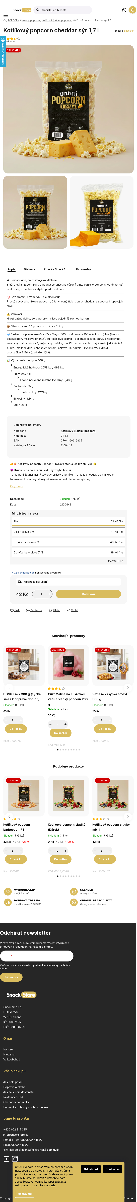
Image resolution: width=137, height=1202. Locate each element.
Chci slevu (103, 613)
